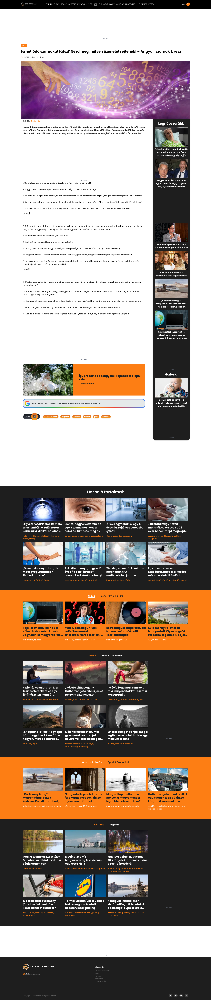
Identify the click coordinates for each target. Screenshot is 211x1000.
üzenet (87, 417)
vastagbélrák (174, 536)
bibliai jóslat (80, 699)
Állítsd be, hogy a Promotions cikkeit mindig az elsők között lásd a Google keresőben (66, 403)
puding (95, 912)
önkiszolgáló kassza (44, 912)
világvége (69, 699)
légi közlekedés (155, 809)
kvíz (24, 639)
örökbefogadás (136, 699)
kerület (165, 639)
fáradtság (93, 580)
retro (112, 639)
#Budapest (123, 871)
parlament (112, 871)
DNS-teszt (112, 699)
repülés (151, 806)
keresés (38, 868)
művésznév (89, 639)
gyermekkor (123, 699)
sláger (119, 639)
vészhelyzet (179, 806)
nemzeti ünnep (136, 868)
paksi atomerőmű (79, 868)
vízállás (91, 868)
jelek (96, 417)
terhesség (83, 746)
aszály (126, 912)
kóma (168, 580)
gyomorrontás (160, 536)
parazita (76, 536)
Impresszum (98, 976)
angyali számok (50, 417)
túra (25, 743)
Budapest (156, 639)
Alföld (133, 912)
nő (86, 743)
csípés (155, 580)
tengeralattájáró (122, 806)
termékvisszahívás (77, 912)
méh (83, 743)
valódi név (79, 639)
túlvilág (44, 536)
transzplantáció (72, 743)
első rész (105, 417)
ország (30, 639)
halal (122, 743)
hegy (29, 743)
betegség (90, 536)
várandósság (71, 746)
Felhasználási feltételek (102, 971)
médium (129, 743)
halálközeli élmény (31, 536)
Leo (50, 806)
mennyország (29, 538)
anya (91, 743)
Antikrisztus (92, 699)
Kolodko (26, 806)
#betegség (111, 536)
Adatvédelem (99, 979)
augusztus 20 (122, 868)
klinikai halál (53, 536)
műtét (127, 580)
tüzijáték (111, 868)
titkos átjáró (81, 806)
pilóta (170, 806)
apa (35, 743)
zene (124, 639)
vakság (99, 536)
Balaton (110, 806)
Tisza (115, 915)
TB (43, 57)
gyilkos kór (83, 580)
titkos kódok (161, 806)
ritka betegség (125, 536)
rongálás (57, 806)
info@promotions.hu (32, 974)
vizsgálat (152, 538)
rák (76, 580)
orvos (150, 536)
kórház (162, 580)
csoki (89, 912)
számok (77, 417)
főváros (37, 639)
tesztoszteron (40, 699)
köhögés (45, 580)
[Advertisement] (105, 24)
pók (149, 580)
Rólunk (97, 973)
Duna (25, 868)
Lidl (66, 912)
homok (68, 536)
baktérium (70, 915)
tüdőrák (36, 580)
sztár (71, 639)
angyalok (65, 417)
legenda (135, 806)
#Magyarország (115, 912)
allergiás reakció (179, 580)
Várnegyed (70, 806)
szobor (34, 806)
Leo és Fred (43, 806)
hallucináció (52, 699)
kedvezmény (29, 915)
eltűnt (31, 868)
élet (117, 743)
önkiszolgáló (28, 912)
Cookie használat (100, 981)
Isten (25, 699)
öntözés (140, 912)
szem (82, 536)
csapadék (100, 868)
